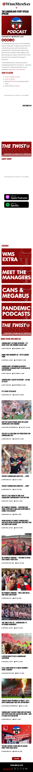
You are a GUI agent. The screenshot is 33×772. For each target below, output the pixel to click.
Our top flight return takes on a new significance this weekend (15, 423)
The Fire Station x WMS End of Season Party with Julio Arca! (14, 747)
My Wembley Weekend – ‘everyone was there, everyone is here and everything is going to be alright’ (16, 509)
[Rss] (23, 769)
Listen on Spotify (10, 79)
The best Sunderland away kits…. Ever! (15, 476)
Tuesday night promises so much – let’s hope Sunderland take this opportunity (15, 701)
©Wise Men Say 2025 (16, 765)
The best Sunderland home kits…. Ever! (15, 486)
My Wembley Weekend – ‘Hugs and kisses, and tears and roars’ (16, 594)
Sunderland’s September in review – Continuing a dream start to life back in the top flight (16, 368)
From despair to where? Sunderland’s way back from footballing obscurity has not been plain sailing (16, 522)
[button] (16, 7)
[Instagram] (20, 769)
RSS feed (12, 81)
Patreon (17, 86)
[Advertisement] (16, 124)
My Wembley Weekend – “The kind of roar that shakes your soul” (16, 559)
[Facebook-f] (12, 769)
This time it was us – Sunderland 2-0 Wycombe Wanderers (14, 623)
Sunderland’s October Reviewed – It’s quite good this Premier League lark (15, 344)
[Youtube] (26, 769)
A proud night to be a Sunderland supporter (14, 657)
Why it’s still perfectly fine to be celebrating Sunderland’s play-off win (15, 497)
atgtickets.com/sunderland (17, 69)
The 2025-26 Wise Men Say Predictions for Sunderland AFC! (16, 434)
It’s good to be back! (9, 391)
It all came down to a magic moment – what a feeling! (15, 669)
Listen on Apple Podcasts (12, 77)
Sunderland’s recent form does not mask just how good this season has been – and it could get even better (16, 714)
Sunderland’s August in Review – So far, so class (16, 381)
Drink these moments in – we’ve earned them (15, 356)
